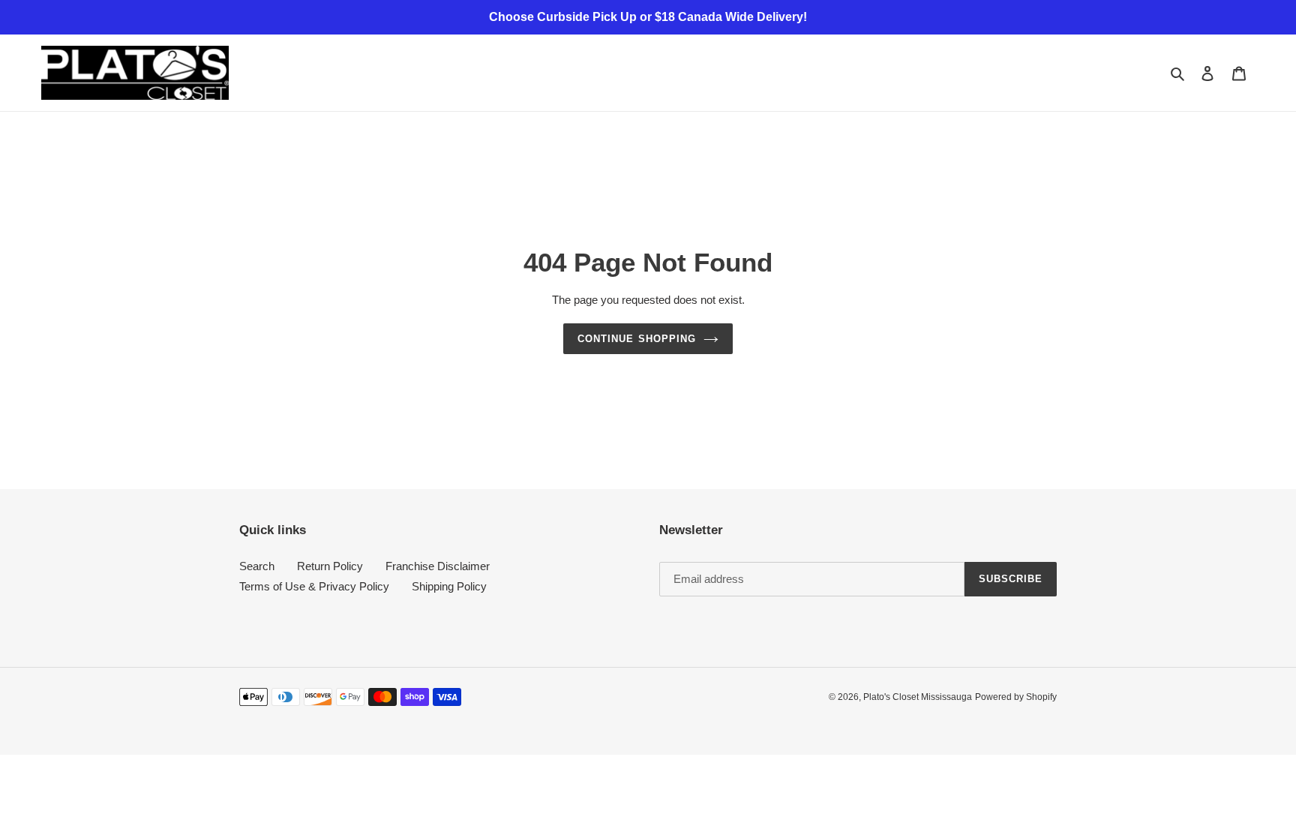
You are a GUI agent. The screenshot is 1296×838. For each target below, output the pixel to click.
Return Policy (330, 566)
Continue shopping (637, 338)
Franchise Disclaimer (438, 566)
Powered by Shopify (1016, 697)
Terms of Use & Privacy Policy (314, 586)
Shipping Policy (449, 586)
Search (256, 566)
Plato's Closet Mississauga (917, 697)
